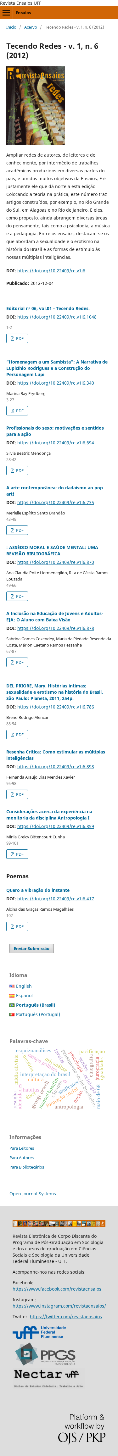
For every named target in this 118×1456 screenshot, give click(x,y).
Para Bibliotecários (26, 1167)
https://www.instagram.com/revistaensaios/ (59, 1306)
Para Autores (21, 1157)
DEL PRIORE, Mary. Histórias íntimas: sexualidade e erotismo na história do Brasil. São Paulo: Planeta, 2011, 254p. (54, 692)
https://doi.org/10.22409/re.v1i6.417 (55, 899)
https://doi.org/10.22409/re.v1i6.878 (55, 628)
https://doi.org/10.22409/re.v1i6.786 (55, 707)
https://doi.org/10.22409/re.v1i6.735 (55, 502)
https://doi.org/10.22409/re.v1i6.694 (55, 443)
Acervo (30, 27)
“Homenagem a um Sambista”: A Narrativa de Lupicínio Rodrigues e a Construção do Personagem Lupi (57, 368)
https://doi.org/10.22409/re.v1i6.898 (55, 767)
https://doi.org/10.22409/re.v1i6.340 (55, 383)
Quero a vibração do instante (38, 890)
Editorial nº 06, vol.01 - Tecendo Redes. (48, 308)
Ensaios (23, 12)
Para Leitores (21, 1148)
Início (11, 27)
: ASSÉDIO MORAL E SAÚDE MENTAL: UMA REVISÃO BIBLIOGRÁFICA (52, 550)
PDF (19, 338)
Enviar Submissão (31, 948)
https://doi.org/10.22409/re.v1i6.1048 (57, 317)
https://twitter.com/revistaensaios (66, 1317)
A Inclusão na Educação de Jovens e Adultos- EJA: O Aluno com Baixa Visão (54, 616)
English (24, 986)
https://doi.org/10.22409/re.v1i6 (51, 271)
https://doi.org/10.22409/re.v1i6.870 (55, 562)
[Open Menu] (6, 12)
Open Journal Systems (32, 1194)
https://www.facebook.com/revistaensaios (58, 1289)
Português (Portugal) (38, 1014)
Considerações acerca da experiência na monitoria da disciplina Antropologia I (49, 815)
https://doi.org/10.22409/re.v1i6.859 (55, 826)
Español (24, 995)
